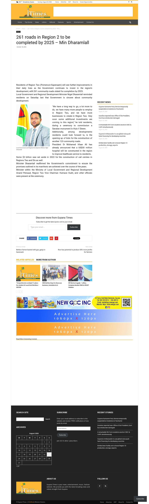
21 (40, 454)
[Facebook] (129, 1)
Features (61, 22)
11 (24, 450)
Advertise (63, 2)
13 (35, 450)
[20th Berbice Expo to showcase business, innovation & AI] (54, 273)
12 (30, 450)
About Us (75, 2)
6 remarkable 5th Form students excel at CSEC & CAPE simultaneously (115, 126)
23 (49, 454)
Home (57, 2)
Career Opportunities (86, 2)
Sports (69, 22)
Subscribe (74, 227)
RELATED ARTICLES (25, 260)
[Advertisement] (93, 11)
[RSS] (131, 1)
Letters (44, 22)
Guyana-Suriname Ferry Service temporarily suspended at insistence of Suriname (113, 108)
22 (44, 454)
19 (30, 454)
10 (19, 450)
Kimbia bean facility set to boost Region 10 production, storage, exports (113, 144)
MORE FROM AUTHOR (46, 260)
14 (40, 450)
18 (24, 454)
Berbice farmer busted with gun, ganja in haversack (30, 251)
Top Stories (28, 22)
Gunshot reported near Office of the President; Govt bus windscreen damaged (114, 117)
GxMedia (31, 502)
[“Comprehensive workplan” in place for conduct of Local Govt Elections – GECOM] (28, 273)
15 (44, 450)
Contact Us (90, 22)
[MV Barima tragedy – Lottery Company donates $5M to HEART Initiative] (80, 273)
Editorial (52, 22)
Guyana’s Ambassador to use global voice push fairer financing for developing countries (115, 135)
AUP (69, 2)
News (37, 22)
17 (19, 454)
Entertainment (78, 22)
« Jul (17, 466)
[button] (130, 22)
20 (35, 454)
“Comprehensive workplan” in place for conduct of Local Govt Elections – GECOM (27, 285)
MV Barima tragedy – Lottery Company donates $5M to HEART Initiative (78, 285)
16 (49, 450)
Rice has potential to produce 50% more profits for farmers (75, 251)
